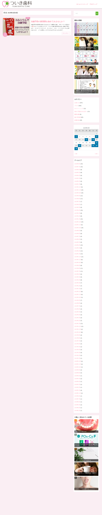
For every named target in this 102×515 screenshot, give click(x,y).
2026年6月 (77, 169)
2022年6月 (77, 309)
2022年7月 (77, 306)
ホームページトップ (82, 4)
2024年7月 (77, 236)
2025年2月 (77, 216)
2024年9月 (77, 230)
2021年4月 (77, 349)
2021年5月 (77, 346)
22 (96, 142)
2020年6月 (77, 375)
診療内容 (77, 120)
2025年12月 (77, 187)
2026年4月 (77, 175)
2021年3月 (77, 352)
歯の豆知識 (77, 117)
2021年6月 (77, 343)
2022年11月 (77, 294)
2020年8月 (77, 372)
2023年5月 (77, 277)
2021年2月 (77, 355)
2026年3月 (77, 178)
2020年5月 (77, 378)
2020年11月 (77, 364)
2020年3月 (77, 384)
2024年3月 (77, 248)
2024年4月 (77, 245)
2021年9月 (77, 335)
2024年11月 (77, 224)
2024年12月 (77, 222)
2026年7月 (77, 166)
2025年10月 (77, 193)
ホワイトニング (78, 108)
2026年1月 (77, 184)
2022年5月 (77, 312)
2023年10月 (77, 262)
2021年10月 (77, 332)
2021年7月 (77, 341)
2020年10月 (77, 367)
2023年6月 (77, 274)
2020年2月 (77, 387)
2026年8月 (77, 163)
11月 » (96, 153)
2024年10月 (77, 227)
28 (93, 145)
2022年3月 (77, 317)
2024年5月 (77, 242)
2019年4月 (77, 407)
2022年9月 (77, 300)
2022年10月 (77, 297)
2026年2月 (77, 181)
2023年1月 (77, 288)
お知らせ (77, 102)
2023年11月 (77, 259)
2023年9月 (77, 265)
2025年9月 (77, 195)
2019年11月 (77, 393)
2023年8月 (77, 268)
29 (96, 145)
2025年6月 (77, 204)
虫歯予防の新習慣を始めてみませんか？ (48, 21)
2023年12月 (77, 256)
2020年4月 (77, 381)
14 (93, 139)
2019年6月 (77, 402)
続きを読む (66, 33)
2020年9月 (77, 370)
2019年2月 (77, 410)
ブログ (27, 18)
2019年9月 (77, 396)
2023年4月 (77, 280)
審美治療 (77, 114)
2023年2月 (77, 285)
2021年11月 (77, 329)
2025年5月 (77, 207)
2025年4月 (77, 210)
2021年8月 (77, 338)
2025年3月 (77, 213)
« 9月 (75, 153)
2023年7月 (77, 271)
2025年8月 (77, 198)
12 (86, 139)
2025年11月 (77, 190)
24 (79, 145)
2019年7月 (77, 399)
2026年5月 (77, 172)
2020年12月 (77, 361)
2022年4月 (77, 314)
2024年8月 (77, 233)
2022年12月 (77, 291)
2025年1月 (77, 219)
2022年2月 (77, 320)
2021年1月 (77, 358)
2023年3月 (77, 283)
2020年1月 (77, 390)
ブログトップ (93, 4)
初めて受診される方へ (80, 111)
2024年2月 (77, 251)
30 (76, 148)
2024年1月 (77, 253)
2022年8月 (77, 303)
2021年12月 (77, 326)
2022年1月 (77, 323)
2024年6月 (77, 239)
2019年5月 (77, 404)
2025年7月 (77, 201)
